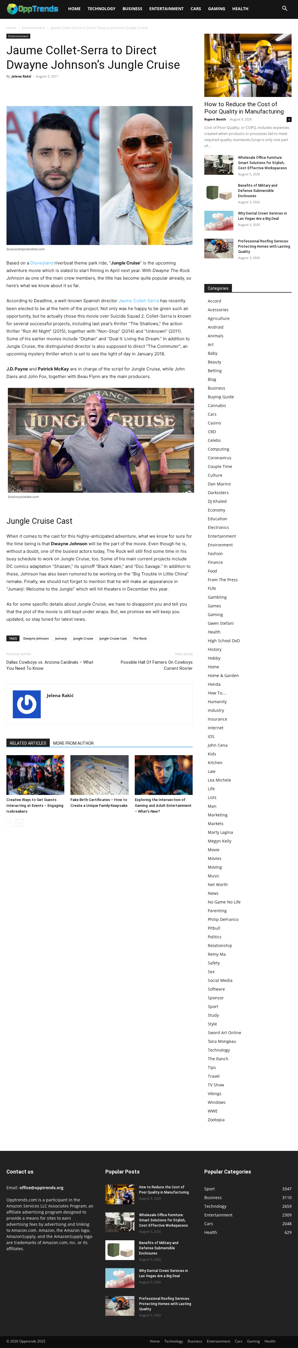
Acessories (218, 309)
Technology (102, 8)
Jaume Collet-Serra (138, 300)
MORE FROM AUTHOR (73, 743)
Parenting (217, 910)
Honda (214, 684)
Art (211, 344)
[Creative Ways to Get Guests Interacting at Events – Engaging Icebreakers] (35, 775)
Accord (214, 301)
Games (214, 606)
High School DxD (224, 640)
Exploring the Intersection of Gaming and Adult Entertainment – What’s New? (163, 806)
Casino (214, 423)
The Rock (140, 638)
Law (211, 771)
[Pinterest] (39, 89)
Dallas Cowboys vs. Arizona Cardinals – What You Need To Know (49, 665)
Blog (212, 379)
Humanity (217, 701)
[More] (66, 89)
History (214, 649)
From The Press (223, 579)
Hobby (214, 658)
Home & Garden (223, 675)
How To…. (217, 693)
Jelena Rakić (21, 76)
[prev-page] (10, 823)
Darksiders (218, 492)
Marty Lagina (220, 832)
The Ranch (218, 1058)
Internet (216, 727)
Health (240, 8)
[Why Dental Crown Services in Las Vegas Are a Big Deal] (218, 221)
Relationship (220, 945)
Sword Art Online (224, 1032)
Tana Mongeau (222, 1041)
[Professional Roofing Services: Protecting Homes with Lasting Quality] (218, 249)
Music (213, 876)
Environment (220, 545)
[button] (285, 9)
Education (217, 518)
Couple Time (220, 466)
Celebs (214, 440)
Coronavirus (219, 457)
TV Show (216, 1085)
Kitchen (215, 762)
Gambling (217, 597)
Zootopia (216, 1119)
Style (212, 1024)
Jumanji (61, 638)
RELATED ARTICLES (28, 743)
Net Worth (218, 884)
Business (132, 8)
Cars (196, 8)
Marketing (218, 815)
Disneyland (41, 263)
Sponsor (216, 997)
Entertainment (166, 8)
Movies (214, 858)
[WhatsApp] (52, 89)
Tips (212, 1067)
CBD (212, 431)
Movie (213, 849)
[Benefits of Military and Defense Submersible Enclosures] (218, 193)
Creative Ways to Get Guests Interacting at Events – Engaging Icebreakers (34, 806)
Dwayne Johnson (36, 638)
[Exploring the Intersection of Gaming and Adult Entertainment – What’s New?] (164, 775)
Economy (216, 510)
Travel (214, 1076)
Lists (212, 797)
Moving (215, 867)
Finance (215, 562)
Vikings (214, 1093)
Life (211, 788)
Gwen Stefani (221, 623)
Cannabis (217, 405)
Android (216, 327)
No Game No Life (224, 902)
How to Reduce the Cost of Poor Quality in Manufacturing (244, 108)
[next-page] (19, 823)
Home (74, 8)
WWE (213, 1111)
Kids (212, 754)
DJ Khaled (217, 501)
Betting (215, 370)
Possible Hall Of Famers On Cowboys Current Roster (157, 665)
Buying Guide (221, 396)
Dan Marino (219, 484)
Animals (216, 336)
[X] (25, 89)
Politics (214, 937)
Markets (216, 823)
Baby (212, 353)
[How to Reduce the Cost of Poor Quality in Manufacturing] (248, 65)
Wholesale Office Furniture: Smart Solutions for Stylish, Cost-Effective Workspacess (262, 163)
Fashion (215, 553)
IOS (211, 736)
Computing (218, 449)
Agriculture (219, 318)
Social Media (220, 980)
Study (213, 1015)
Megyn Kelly (219, 841)
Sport (213, 1006)
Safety (214, 963)
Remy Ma (217, 954)
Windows (217, 1102)
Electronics (218, 527)
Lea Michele (219, 780)
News (213, 893)
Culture (215, 475)
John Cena (218, 745)
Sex (211, 971)
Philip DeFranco (223, 919)
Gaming (216, 8)
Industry (216, 710)
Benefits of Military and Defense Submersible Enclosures (257, 190)
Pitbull (214, 928)
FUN (212, 588)
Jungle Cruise (83, 638)
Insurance (217, 719)
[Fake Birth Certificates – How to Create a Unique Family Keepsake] (99, 775)
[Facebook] (12, 89)
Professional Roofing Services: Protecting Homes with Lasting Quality (264, 246)
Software (216, 989)
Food (212, 571)
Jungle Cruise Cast (113, 638)
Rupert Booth (215, 119)
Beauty (214, 362)
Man (212, 806)
